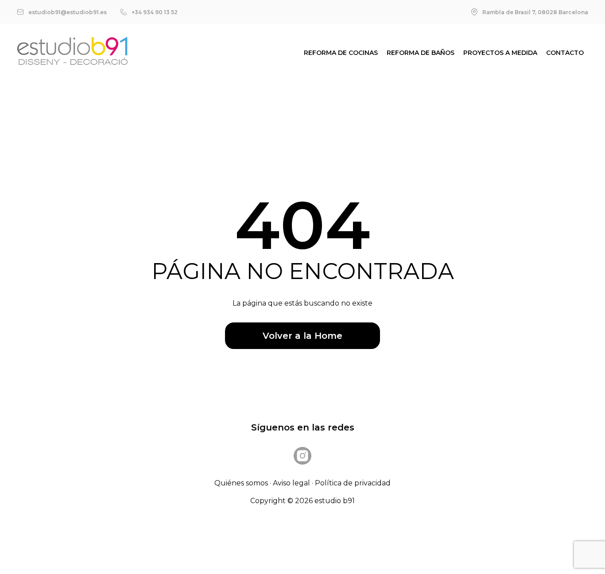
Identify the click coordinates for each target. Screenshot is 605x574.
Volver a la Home (302, 335)
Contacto (565, 53)
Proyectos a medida (500, 53)
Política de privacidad (353, 483)
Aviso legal (291, 483)
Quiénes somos (241, 483)
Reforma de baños (420, 53)
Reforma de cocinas (341, 53)
